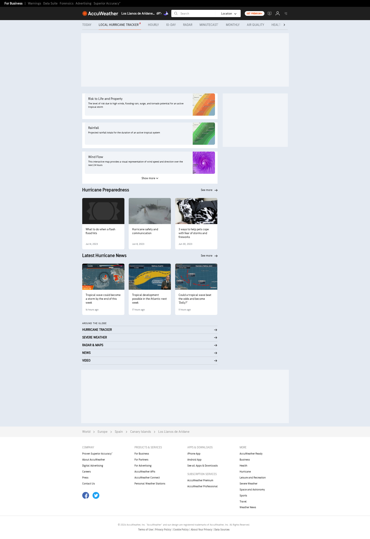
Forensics (66, 3)
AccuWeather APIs (144, 471)
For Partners (141, 459)
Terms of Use (146, 529)
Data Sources (222, 529)
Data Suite (50, 3)
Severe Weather (248, 483)
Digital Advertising (92, 465)
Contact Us (88, 483)
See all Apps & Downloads (202, 465)
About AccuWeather (93, 459)
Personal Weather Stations (149, 483)
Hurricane (245, 471)
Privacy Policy (163, 529)
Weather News (248, 507)
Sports (243, 495)
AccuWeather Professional (202, 486)
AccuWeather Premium (200, 480)
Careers (86, 471)
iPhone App (193, 453)
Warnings (34, 3)
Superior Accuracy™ (107, 3)
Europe (102, 432)
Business (245, 459)
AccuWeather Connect (147, 477)
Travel (243, 501)
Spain (119, 432)
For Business (13, 3)
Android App (194, 459)
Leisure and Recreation (253, 477)
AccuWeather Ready (251, 453)
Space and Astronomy (252, 489)
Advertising (83, 3)
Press (85, 477)
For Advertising (143, 465)
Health (243, 465)
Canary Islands (140, 432)
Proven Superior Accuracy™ (97, 453)
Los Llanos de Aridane (173, 432)
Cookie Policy (181, 529)
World (86, 432)
